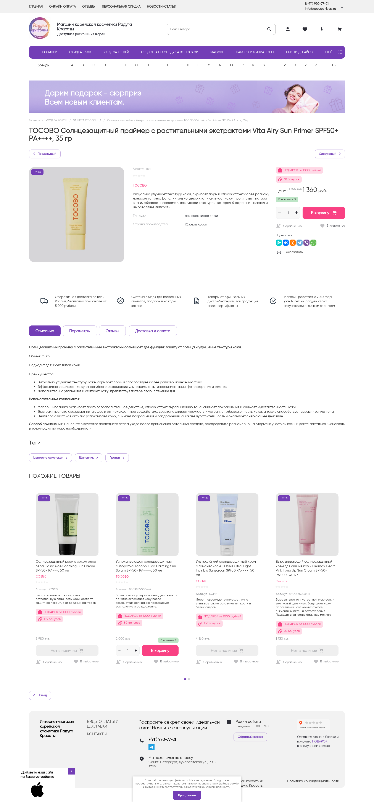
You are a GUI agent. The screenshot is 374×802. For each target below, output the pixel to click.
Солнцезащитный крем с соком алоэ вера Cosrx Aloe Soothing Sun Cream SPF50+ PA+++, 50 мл (66, 566)
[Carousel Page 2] (189, 679)
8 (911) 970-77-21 (317, 4)
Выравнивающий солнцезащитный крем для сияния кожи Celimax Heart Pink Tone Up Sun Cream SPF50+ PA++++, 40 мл (305, 568)
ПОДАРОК (319, 741)
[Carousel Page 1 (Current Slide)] (185, 679)
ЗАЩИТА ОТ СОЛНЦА (87, 120)
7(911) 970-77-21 (162, 739)
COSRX (41, 576)
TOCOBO (140, 185)
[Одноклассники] (293, 243)
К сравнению (292, 226)
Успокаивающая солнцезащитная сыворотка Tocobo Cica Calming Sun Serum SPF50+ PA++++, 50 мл (146, 566)
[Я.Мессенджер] (279, 243)
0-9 (333, 65)
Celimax (281, 581)
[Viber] (306, 243)
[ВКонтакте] (286, 243)
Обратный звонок (250, 737)
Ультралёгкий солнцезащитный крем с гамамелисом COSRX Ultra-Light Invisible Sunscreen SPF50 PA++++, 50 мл (226, 568)
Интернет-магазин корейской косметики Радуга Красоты (57, 728)
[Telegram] (300, 243)
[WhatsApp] (313, 243)
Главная (34, 120)
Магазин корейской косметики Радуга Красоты (94, 26)
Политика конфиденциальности (313, 781)
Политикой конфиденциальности (208, 787)
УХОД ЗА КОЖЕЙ (56, 120)
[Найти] (269, 29)
